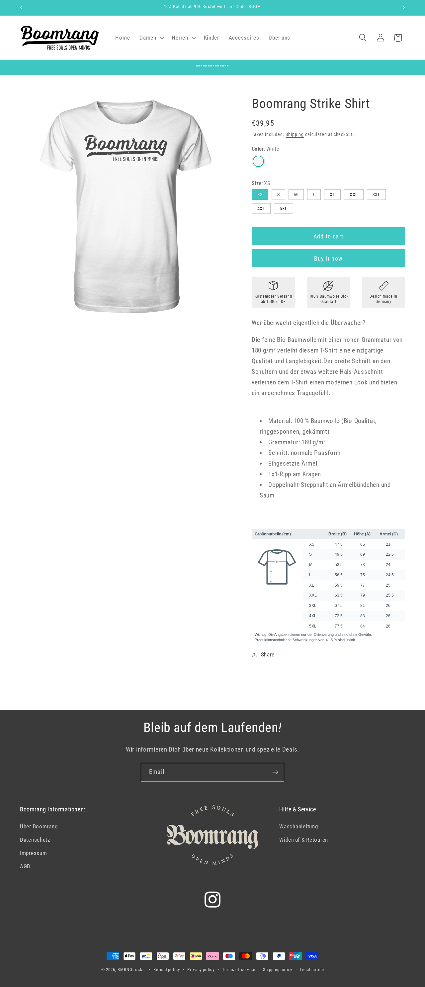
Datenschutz (35, 839)
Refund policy (166, 969)
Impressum (33, 853)
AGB (25, 866)
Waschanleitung (298, 826)
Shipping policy (278, 969)
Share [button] (268, 654)
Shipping (295, 134)
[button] (151, 37)
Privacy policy (200, 969)
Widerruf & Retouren (303, 839)
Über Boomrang (38, 826)
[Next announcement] (403, 7)
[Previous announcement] (21, 7)
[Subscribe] (275, 772)
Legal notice (312, 969)
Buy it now (328, 258)
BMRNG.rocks (131, 969)
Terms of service (238, 969)
